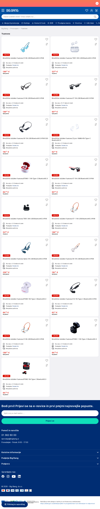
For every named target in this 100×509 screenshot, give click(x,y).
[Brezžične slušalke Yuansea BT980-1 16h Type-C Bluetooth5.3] (25, 176)
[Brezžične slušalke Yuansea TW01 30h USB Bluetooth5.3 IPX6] (74, 55)
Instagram (8, 476)
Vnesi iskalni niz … (19, 17)
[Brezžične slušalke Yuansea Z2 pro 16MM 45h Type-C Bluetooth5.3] (74, 136)
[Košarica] (96, 10)
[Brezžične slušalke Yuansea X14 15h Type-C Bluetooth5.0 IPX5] (74, 296)
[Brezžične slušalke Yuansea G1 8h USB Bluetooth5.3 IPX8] (25, 55)
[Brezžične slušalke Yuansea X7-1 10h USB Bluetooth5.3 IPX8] (74, 216)
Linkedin (19, 476)
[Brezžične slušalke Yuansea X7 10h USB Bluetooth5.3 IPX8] (74, 96)
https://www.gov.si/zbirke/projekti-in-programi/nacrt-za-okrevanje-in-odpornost (67, 503)
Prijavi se (50, 421)
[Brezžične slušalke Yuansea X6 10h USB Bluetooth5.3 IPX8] (74, 256)
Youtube (14, 476)
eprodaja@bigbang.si (10, 439)
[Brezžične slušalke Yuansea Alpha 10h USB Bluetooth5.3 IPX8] (25, 256)
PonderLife (15, 65)
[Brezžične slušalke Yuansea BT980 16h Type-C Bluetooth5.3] (25, 296)
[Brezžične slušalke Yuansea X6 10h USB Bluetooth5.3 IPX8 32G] (25, 136)
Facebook (2, 476)
